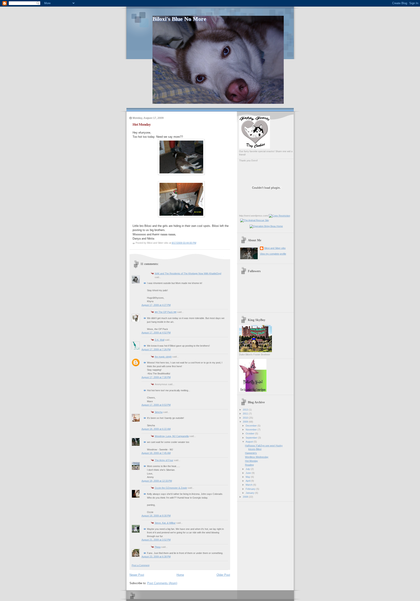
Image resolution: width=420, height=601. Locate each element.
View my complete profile (273, 253)
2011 (246, 413)
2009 (246, 421)
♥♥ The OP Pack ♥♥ (166, 312)
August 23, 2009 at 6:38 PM (156, 556)
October (250, 433)
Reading (249, 465)
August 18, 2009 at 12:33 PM (157, 480)
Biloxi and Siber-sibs (275, 248)
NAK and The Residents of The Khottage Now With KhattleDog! (188, 273)
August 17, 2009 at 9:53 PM (156, 405)
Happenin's (251, 453)
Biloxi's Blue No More (179, 19)
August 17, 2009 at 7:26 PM (156, 349)
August (250, 441)
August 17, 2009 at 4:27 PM (156, 305)
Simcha (159, 412)
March (249, 484)
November (251, 429)
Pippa (158, 547)
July (248, 469)
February (251, 489)
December (251, 425)
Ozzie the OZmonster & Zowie (171, 487)
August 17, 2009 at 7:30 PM (156, 377)
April (248, 480)
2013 (246, 409)
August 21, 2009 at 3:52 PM (156, 539)
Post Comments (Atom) (162, 583)
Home (180, 574)
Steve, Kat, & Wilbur (165, 523)
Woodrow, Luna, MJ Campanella (172, 436)
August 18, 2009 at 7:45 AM (156, 453)
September (252, 437)
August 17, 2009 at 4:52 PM (156, 332)
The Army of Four (164, 460)
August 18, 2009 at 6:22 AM (156, 429)
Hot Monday (142, 124)
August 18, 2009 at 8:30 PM (156, 515)
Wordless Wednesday (256, 457)
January (250, 493)
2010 (246, 417)
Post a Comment (140, 565)
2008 (246, 496)
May (248, 477)
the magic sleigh (163, 356)
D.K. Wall (159, 339)
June (249, 473)
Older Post (223, 574)
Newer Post (137, 574)
